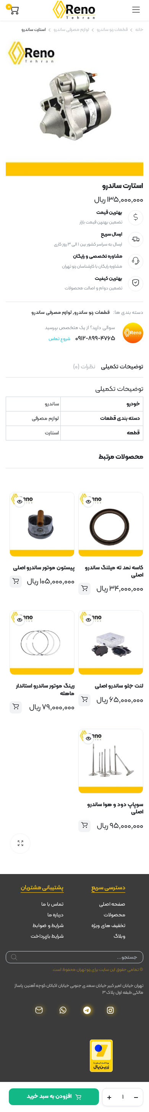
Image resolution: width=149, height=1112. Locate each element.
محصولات (114, 915)
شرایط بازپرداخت (47, 936)
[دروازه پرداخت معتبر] (101, 1055)
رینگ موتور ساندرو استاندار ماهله (45, 690)
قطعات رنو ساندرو (112, 29)
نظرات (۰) (84, 366)
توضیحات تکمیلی (122, 366)
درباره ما (55, 915)
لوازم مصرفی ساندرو (71, 29)
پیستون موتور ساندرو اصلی (43, 568)
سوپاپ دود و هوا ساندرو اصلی (115, 808)
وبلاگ (119, 936)
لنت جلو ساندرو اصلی (119, 686)
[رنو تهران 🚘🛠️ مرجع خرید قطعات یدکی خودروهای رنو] (75, 10)
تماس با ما (52, 904)
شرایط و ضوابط (48, 926)
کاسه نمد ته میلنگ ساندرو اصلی (114, 572)
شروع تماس (59, 339)
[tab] (122, 366)
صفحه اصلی (112, 904)
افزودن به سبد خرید (49, 1096)
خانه (139, 29)
